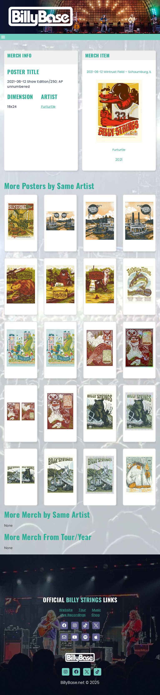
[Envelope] (64, 637)
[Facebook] (64, 625)
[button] (3, 37)
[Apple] (96, 637)
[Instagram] (75, 625)
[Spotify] (85, 637)
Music (96, 609)
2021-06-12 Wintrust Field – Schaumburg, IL (119, 72)
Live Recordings (73, 615)
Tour (82, 609)
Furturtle (48, 106)
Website (66, 609)
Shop (95, 615)
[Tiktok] (85, 625)
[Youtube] (75, 637)
